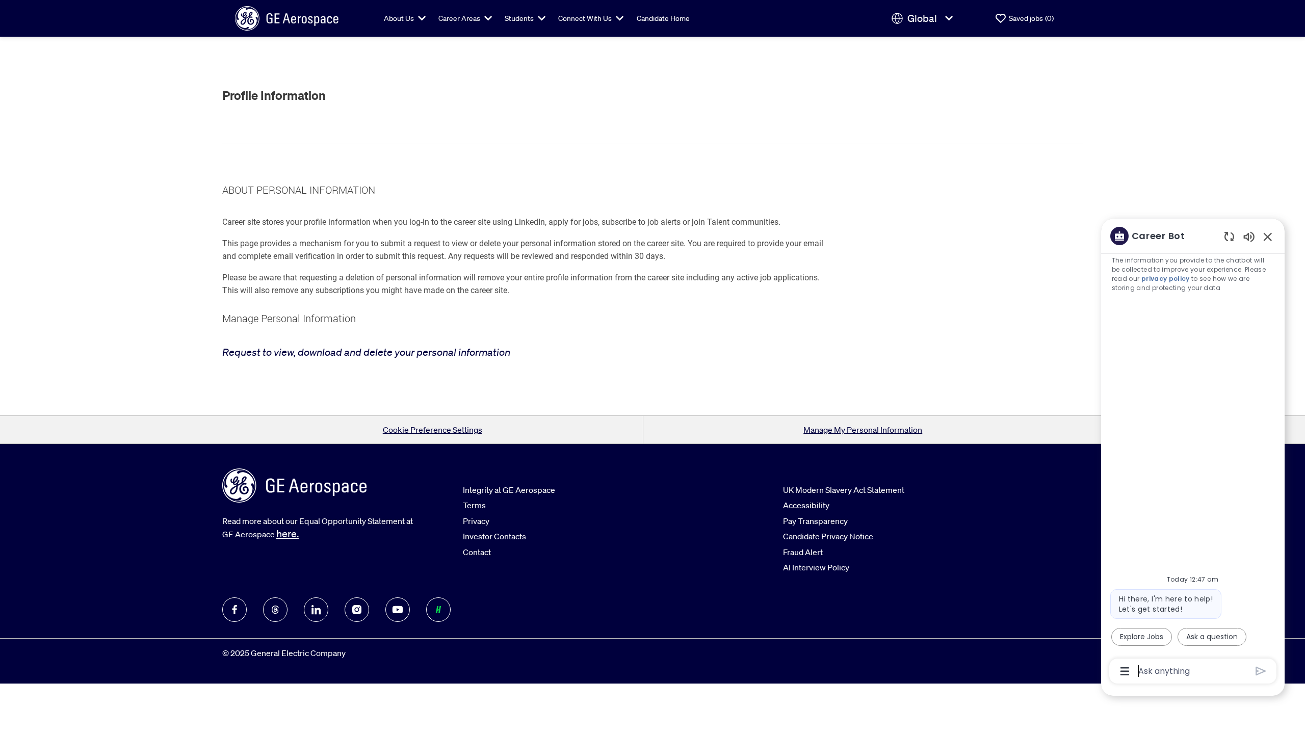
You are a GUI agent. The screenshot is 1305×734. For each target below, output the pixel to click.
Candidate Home (663, 18)
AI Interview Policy (816, 567)
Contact (477, 552)
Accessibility (806, 505)
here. (287, 534)
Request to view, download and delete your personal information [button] (366, 352)
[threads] (275, 609)
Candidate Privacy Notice (828, 536)
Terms (474, 505)
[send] (1261, 671)
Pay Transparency (815, 521)
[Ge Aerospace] (286, 17)
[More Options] (1124, 671)
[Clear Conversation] (1229, 236)
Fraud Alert (803, 552)
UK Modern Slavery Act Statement (843, 490)
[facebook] (234, 609)
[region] (1193, 452)
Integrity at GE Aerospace (509, 490)
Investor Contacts (494, 536)
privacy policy (1165, 278)
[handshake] (438, 609)
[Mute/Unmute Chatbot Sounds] (1249, 236)
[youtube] (397, 609)
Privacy (476, 521)
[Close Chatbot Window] (1267, 236)
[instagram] (357, 609)
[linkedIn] (316, 609)
